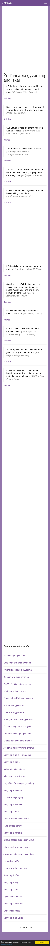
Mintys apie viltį (10, 882)
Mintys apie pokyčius (13, 918)
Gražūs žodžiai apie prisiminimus (18, 840)
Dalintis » (7, 98)
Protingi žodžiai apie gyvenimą (17, 670)
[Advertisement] (25, 36)
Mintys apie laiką (11, 889)
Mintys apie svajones (13, 904)
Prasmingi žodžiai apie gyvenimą (18, 698)
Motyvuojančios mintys (14, 769)
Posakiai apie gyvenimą (14, 656)
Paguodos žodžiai (11, 861)
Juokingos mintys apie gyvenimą (18, 854)
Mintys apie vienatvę (12, 804)
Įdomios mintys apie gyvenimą (17, 733)
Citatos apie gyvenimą (13, 712)
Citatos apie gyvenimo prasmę (17, 741)
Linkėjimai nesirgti (11, 911)
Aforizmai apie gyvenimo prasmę (18, 748)
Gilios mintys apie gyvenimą (16, 677)
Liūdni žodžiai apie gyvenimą (16, 847)
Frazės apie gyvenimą (13, 705)
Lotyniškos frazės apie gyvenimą (18, 783)
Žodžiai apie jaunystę (13, 797)
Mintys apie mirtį (11, 811)
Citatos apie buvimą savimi (15, 868)
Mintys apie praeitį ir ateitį (15, 776)
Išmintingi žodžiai (11, 875)
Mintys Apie (7, 3)
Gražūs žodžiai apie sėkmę (16, 819)
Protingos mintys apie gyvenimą (18, 719)
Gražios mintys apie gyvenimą (17, 663)
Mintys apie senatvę (12, 833)
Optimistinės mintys (12, 897)
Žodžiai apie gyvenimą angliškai (18, 726)
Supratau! (42, 943)
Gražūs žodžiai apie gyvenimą (17, 684)
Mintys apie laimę (11, 762)
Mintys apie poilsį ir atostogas (17, 755)
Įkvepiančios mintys (12, 826)
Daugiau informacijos (6, 944)
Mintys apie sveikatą (12, 790)
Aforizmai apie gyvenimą (14, 691)
